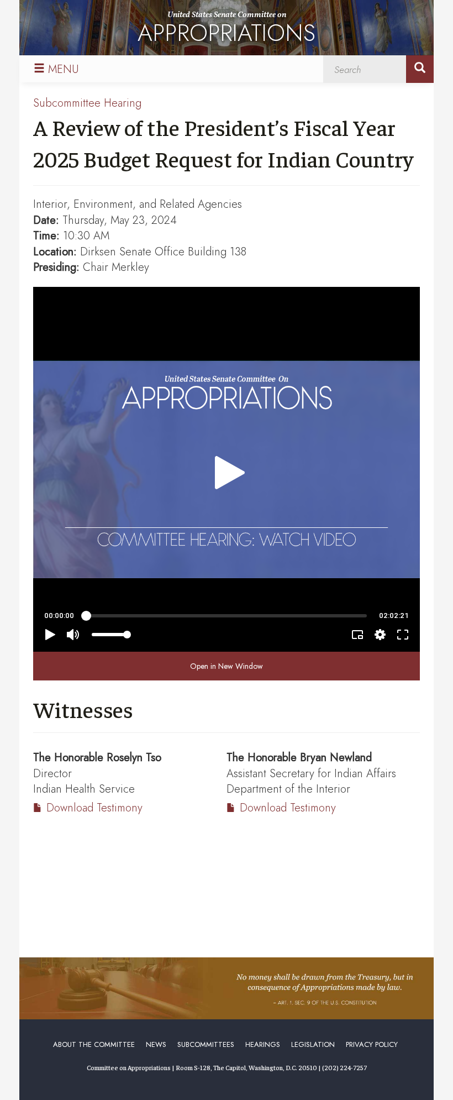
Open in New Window (226, 666)
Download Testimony (94, 808)
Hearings (262, 1044)
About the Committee (94, 1044)
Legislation (313, 1044)
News (156, 1044)
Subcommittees (205, 1044)
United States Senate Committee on (226, 29)
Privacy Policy (372, 1044)
